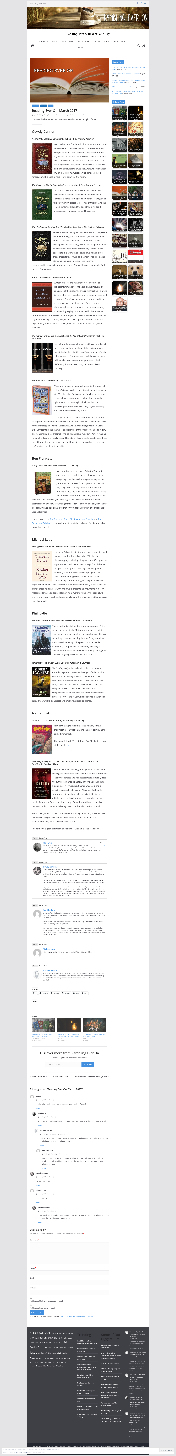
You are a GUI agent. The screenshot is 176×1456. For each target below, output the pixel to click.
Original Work (83, 41)
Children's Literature (56, 1333)
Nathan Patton (83, 115)
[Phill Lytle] (37, 844)
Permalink (57, 1100)
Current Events (119, 41)
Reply (38, 1108)
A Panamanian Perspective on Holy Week (91, 1077)
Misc (105, 41)
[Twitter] (104, 845)
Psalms (32, 1363)
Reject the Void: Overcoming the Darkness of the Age (137, 1334)
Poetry (67, 1358)
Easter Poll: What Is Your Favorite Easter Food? (50, 1077)
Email (32, 1278)
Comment (34, 1240)
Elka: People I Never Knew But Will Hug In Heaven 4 (137, 1354)
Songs (68, 1363)
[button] (47, 41)
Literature (36, 106)
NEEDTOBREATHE (52, 1359)
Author (35, 838)
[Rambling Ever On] (88, 8)
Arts (53, 41)
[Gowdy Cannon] (37, 868)
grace (49, 1348)
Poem (61, 1358)
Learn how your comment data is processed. (77, 1316)
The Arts (43, 106)
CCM (47, 1332)
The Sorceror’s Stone (59, 519)
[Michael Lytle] (37, 950)
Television (32, 1366)
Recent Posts (43, 838)
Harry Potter (55, 1348)
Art (31, 1333)
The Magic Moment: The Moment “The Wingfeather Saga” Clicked (68, 1035)
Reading (37, 1363)
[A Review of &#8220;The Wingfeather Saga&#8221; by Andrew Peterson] (43, 1025)
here (70, 475)
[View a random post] (143, 45)
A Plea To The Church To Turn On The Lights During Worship (137, 1377)
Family (71, 41)
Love (59, 1352)
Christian (70, 1333)
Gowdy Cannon (48, 115)
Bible (35, 1332)
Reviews (50, 106)
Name (33, 1268)
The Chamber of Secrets (81, 519)
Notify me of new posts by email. (42, 1308)
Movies (34, 1358)
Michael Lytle (65, 115)
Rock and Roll (45, 1362)
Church (55, 1342)
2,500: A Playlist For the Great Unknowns (126, 74)
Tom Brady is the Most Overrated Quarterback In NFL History (110, 1395)
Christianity (36, 1337)
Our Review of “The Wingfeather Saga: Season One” (94, 1035)
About (80, 48)
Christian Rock (35, 1342)
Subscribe (88, 1064)
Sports (63, 41)
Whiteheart (60, 1366)
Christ (65, 1333)
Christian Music (66, 1338)
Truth (53, 1366)
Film (40, 1347)
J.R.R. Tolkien (68, 1348)
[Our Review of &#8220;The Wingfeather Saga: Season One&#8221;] (94, 1025)
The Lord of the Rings (43, 1366)
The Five (98, 41)
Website (33, 1288)
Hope (61, 1348)
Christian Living (52, 1337)
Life (46, 1353)
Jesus (33, 1352)
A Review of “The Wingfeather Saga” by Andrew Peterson (42, 1035)
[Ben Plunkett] (37, 911)
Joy (42, 1353)
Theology (42, 41)
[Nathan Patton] (37, 972)
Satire (53, 1363)
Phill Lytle (73, 115)
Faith (66, 1342)
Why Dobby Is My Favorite (110, 1363)
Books (41, 1333)
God (45, 1347)
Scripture (59, 1363)
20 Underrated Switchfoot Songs (123, 87)
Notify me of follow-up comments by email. (46, 1301)
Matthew (65, 1353)
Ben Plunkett (57, 115)
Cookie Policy (41, 1453)
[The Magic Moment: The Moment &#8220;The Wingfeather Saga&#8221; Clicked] (69, 1025)
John (39, 1353)
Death (61, 1343)
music (42, 1358)
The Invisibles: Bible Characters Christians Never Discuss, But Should (87, 1367)
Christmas (47, 1342)
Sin (65, 1363)
